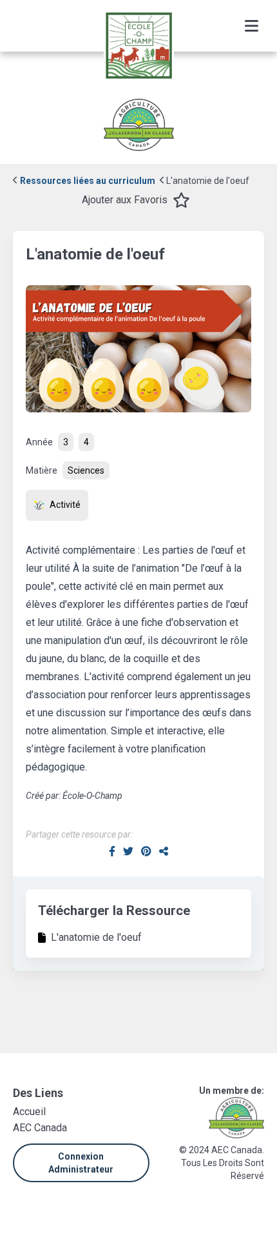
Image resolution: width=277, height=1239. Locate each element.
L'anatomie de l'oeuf (206, 181)
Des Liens (38, 1093)
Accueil (29, 1111)
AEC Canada (40, 1128)
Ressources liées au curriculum (86, 181)
